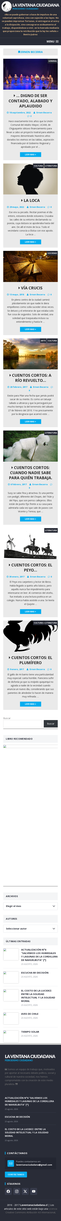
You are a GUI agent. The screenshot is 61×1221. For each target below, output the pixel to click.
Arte (43, 340)
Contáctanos (16, 1174)
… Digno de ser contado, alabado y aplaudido (30, 100)
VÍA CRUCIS (31, 288)
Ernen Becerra (44, 112)
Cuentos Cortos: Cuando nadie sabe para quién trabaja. (30, 472)
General (52, 61)
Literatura (51, 166)
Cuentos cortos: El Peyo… (31, 567)
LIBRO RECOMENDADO (19, 738)
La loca (31, 200)
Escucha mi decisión (34, 972)
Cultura (38, 166)
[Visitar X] (25, 1191)
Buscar (7, 718)
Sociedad (52, 253)
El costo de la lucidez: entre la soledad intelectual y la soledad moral (38, 996)
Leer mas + (30, 154)
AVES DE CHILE (29, 1013)
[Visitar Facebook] (8, 1191)
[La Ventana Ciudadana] (30, 6)
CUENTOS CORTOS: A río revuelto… (31, 377)
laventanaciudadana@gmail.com (34, 1164)
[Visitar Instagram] (16, 1191)
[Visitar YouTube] (33, 1191)
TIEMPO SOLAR (30, 1031)
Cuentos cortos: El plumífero (31, 660)
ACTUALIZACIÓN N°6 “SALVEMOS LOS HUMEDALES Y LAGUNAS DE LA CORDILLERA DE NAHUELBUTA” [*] (39, 955)
